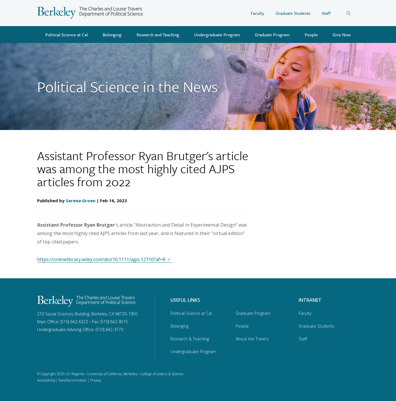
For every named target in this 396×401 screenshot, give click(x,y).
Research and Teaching (158, 34)
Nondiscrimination (72, 380)
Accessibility (46, 380)
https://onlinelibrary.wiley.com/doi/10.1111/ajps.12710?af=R (101, 259)
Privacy (95, 380)
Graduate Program (272, 34)
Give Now (342, 34)
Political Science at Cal (66, 34)
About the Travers (252, 339)
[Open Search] (352, 13)
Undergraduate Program (217, 34)
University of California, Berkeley (112, 373)
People (311, 34)
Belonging (112, 34)
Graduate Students (293, 13)
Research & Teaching (189, 339)
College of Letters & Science (162, 373)
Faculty (257, 13)
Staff (326, 13)
